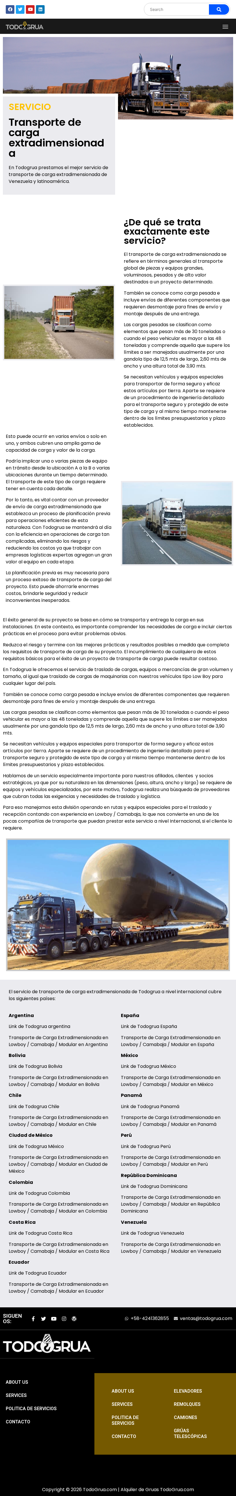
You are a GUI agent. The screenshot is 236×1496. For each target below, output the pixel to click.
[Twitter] (43, 1318)
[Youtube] (53, 1318)
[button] (225, 26)
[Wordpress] (74, 1318)
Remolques (187, 1404)
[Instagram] (64, 1318)
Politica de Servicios (31, 1408)
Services (16, 1395)
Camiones (185, 1417)
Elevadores (188, 1391)
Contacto (18, 1422)
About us (17, 1382)
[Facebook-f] (33, 1318)
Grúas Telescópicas (190, 1433)
